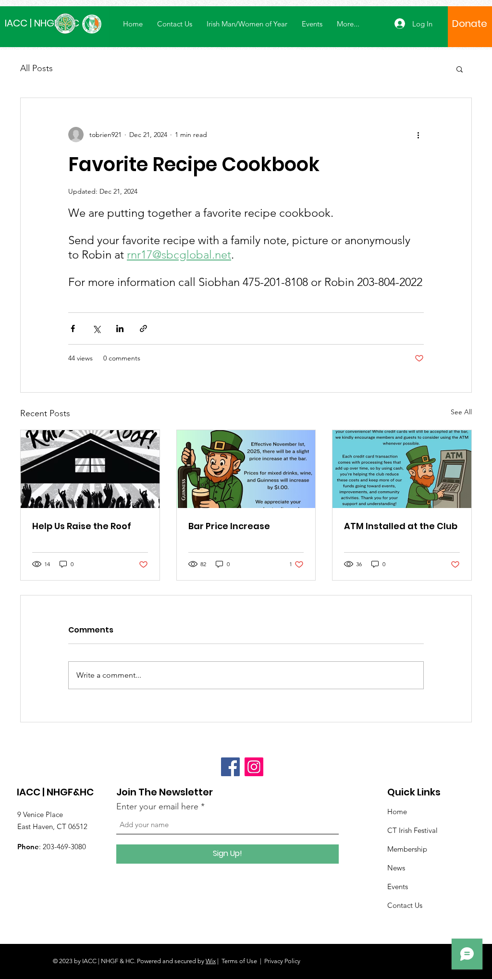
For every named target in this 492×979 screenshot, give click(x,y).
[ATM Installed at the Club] (401, 469)
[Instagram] (254, 766)
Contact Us (404, 905)
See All (461, 412)
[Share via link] (143, 328)
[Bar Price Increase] (246, 469)
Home (397, 811)
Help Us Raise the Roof (81, 526)
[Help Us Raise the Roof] (90, 469)
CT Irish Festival (412, 830)
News (396, 867)
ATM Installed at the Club (400, 526)
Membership (407, 849)
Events (397, 886)
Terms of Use (239, 961)
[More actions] (418, 134)
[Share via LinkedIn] (119, 328)
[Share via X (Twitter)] (96, 328)
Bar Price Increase (229, 526)
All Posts (36, 68)
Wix (211, 961)
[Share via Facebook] (72, 328)
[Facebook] (230, 766)
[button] (459, 69)
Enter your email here (157, 806)
